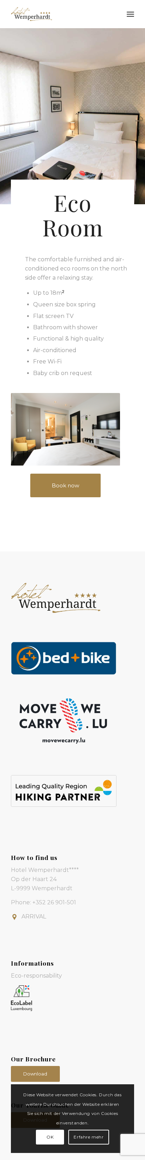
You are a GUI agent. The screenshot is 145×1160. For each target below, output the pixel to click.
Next (104, 429)
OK (49, 1137)
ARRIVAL (33, 916)
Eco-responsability (36, 975)
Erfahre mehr (88, 1137)
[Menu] (130, 14)
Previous (26, 429)
